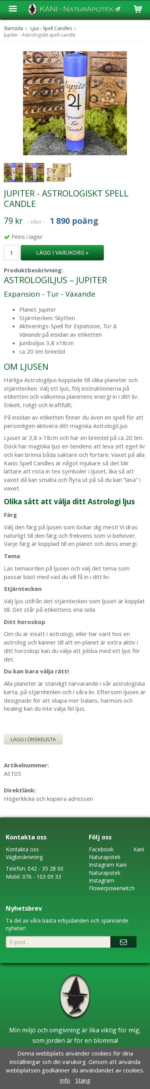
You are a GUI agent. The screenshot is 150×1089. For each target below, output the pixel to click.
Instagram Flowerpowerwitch (112, 884)
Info (65, 1080)
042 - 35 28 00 (45, 868)
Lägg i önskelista (33, 739)
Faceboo (100, 849)
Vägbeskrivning (24, 857)
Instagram (101, 864)
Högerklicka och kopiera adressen (48, 798)
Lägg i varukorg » (62, 252)
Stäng (82, 1080)
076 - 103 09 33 (41, 876)
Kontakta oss (22, 849)
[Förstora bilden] (75, 102)
